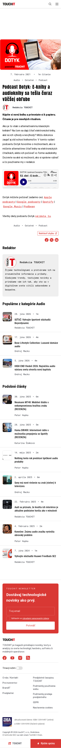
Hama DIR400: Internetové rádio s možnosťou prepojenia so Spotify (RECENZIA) (32, 434)
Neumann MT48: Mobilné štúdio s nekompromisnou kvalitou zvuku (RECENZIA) (32, 406)
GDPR (36, 702)
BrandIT (6, 688)
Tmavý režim (9, 668)
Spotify (48, 201)
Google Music (12, 206)
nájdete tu (43, 216)
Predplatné (8, 693)
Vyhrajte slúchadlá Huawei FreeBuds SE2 (35, 556)
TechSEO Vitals (35, 735)
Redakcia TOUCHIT (23, 107)
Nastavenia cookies (43, 707)
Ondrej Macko (22, 351)
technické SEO (10, 735)
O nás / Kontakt (10, 677)
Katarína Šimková (25, 443)
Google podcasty (29, 201)
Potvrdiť (30, 625)
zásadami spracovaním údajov (36, 618)
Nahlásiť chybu (46, 233)
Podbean (29, 206)
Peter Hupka (21, 415)
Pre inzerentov (10, 683)
